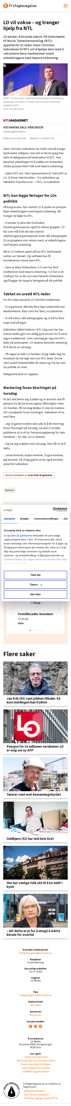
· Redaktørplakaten (34, 1091)
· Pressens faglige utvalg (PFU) (40, 1098)
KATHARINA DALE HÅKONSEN (23, 127)
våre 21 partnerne (21, 535)
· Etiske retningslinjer (35, 1057)
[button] (59, 608)
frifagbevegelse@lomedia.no (35, 953)
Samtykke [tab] (9, 518)
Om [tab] (66, 518)
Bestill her (35, 1015)
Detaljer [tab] (24, 518)
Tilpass (34, 584)
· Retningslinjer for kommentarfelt (35, 1060)
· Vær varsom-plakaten (36, 1094)
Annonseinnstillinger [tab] (46, 518)
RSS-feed (36, 1005)
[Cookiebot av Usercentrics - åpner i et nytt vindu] (52, 509)
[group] (35, 609)
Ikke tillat (35, 594)
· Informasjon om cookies (35, 1068)
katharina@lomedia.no (14, 131)
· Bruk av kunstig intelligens (35, 1064)
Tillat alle (35, 575)
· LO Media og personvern (35, 1071)
